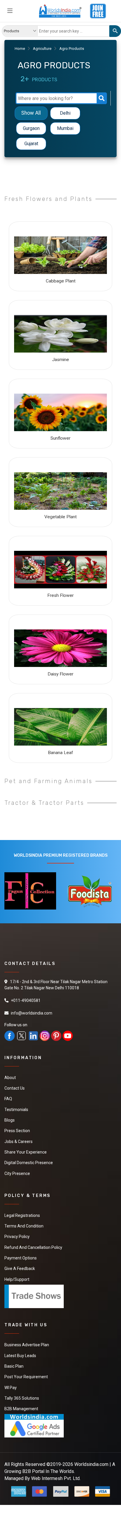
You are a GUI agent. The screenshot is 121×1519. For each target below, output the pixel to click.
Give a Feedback (19, 1267)
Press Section (17, 1130)
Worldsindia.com (91, 1461)
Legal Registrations (22, 1214)
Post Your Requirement (26, 1374)
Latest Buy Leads (20, 1353)
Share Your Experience (25, 1151)
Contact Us (14, 1088)
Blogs (9, 1119)
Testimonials (16, 1109)
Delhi (65, 113)
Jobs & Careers (18, 1141)
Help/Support (16, 1277)
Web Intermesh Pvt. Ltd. (55, 1476)
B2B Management (21, 1406)
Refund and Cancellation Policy (33, 1246)
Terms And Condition (23, 1224)
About (10, 1077)
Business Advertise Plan (26, 1343)
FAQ (8, 1098)
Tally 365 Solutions (21, 1395)
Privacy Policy (17, 1235)
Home (20, 48)
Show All (31, 113)
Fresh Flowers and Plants (48, 198)
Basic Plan (13, 1364)
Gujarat (31, 143)
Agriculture (42, 48)
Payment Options (20, 1256)
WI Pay (10, 1385)
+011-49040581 (26, 1000)
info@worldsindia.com (31, 1013)
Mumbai (65, 128)
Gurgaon (31, 128)
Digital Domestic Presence (28, 1162)
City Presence (17, 1172)
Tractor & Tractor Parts (44, 802)
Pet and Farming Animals (48, 781)
